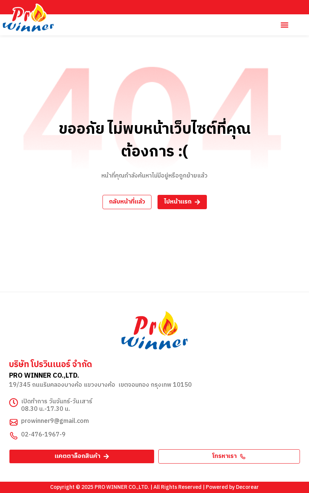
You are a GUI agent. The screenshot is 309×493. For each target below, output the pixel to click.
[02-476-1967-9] (13, 435)
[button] (284, 25)
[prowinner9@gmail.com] (13, 422)
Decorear (247, 487)
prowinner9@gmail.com (55, 421)
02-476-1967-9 (43, 435)
